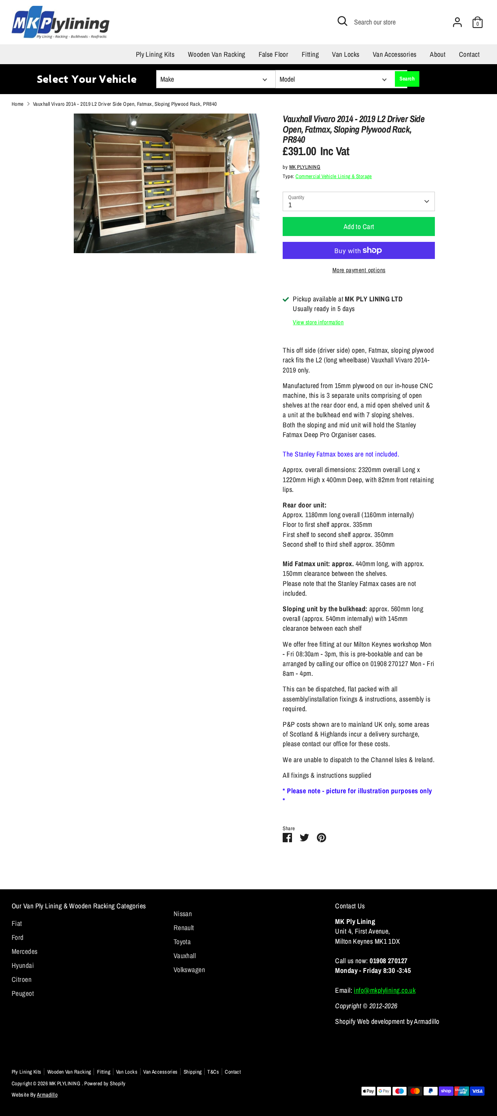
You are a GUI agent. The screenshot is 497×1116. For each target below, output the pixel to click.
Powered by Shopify (104, 1083)
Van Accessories (395, 54)
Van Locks (345, 54)
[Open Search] (342, 21)
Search (407, 78)
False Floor (273, 54)
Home (18, 103)
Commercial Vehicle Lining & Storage (333, 176)
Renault (184, 927)
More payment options (359, 270)
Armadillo (47, 1094)
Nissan (183, 913)
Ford (18, 937)
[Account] (457, 22)
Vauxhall (185, 955)
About (437, 54)
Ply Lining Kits (155, 54)
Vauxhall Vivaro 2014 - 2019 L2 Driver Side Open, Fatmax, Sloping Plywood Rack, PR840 (125, 103)
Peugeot (23, 993)
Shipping (193, 1071)
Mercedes (25, 951)
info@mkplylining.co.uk (384, 990)
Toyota (182, 941)
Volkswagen (189, 969)
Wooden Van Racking (216, 54)
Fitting (310, 54)
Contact (469, 54)
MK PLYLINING (304, 166)
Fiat (17, 923)
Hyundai (23, 965)
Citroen (21, 979)
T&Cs (213, 1071)
